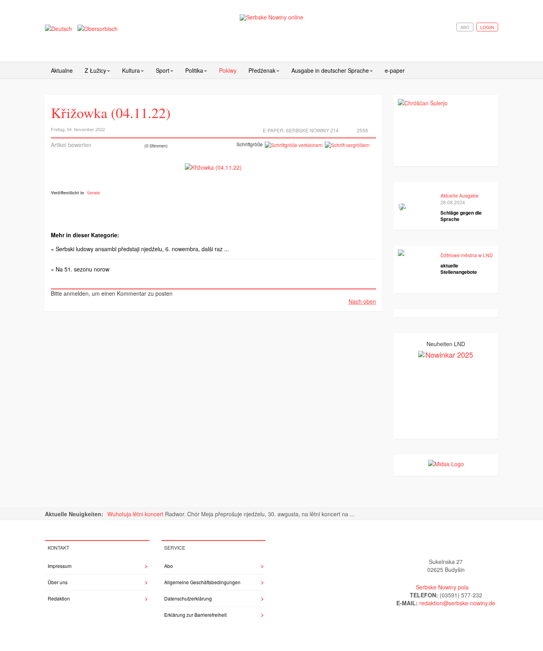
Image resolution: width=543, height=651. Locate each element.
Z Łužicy (95, 70)
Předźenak (261, 70)
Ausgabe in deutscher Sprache (330, 70)
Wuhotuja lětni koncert (136, 514)
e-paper (395, 70)
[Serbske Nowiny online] (271, 17)
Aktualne (62, 70)
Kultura (131, 70)
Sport (162, 70)
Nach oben (362, 301)
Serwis (93, 192)
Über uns (58, 582)
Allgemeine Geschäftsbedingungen (202, 582)
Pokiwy (228, 70)
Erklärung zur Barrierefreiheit (195, 614)
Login (487, 27)
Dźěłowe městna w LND (466, 255)
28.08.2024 (452, 202)
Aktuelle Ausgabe (459, 195)
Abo (464, 27)
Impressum (60, 565)
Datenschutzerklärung (188, 598)
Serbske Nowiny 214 (312, 130)
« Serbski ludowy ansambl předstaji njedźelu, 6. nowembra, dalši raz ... (140, 249)
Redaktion (59, 598)
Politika (194, 70)
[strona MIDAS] (446, 463)
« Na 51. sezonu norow (80, 269)
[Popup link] (213, 167)
